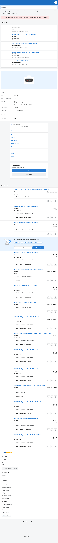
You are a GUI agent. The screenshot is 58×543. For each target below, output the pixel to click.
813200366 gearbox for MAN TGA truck (25, 285)
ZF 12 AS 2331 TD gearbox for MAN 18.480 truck (25, 43)
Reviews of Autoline (6, 495)
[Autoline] (6, 11)
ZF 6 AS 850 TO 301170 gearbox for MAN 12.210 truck (26, 26)
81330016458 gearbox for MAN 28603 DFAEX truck (28, 435)
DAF (12, 134)
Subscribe (39, 247)
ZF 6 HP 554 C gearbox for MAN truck (25, 302)
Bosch (12, 131)
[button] (55, 2)
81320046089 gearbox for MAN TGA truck (26, 350)
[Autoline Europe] (9, 2)
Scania (13, 150)
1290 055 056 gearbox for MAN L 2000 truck (26, 317)
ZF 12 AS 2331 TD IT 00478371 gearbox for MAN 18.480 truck (31, 189)
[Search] (55, 7)
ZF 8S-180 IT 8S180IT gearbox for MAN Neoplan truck (29, 385)
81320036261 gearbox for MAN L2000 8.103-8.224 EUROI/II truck (32, 333)
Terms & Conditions (6, 487)
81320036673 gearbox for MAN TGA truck (26, 206)
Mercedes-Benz (15, 143)
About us (4, 459)
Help (3, 462)
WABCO (13, 156)
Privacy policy (5, 490)
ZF (12, 159)
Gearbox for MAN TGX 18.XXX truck (21, 61)
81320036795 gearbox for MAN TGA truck (26, 222)
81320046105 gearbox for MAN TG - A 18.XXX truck (25, 52)
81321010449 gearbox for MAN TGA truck (26, 369)
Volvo (12, 153)
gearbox (16, 95)
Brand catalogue (6, 498)
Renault (13, 146)
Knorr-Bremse (14, 140)
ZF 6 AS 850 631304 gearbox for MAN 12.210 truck (28, 269)
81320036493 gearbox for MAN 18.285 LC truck (27, 402)
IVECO (13, 137)
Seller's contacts (6, 464)
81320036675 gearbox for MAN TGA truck (26, 252)
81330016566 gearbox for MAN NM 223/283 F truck (25, 34)
